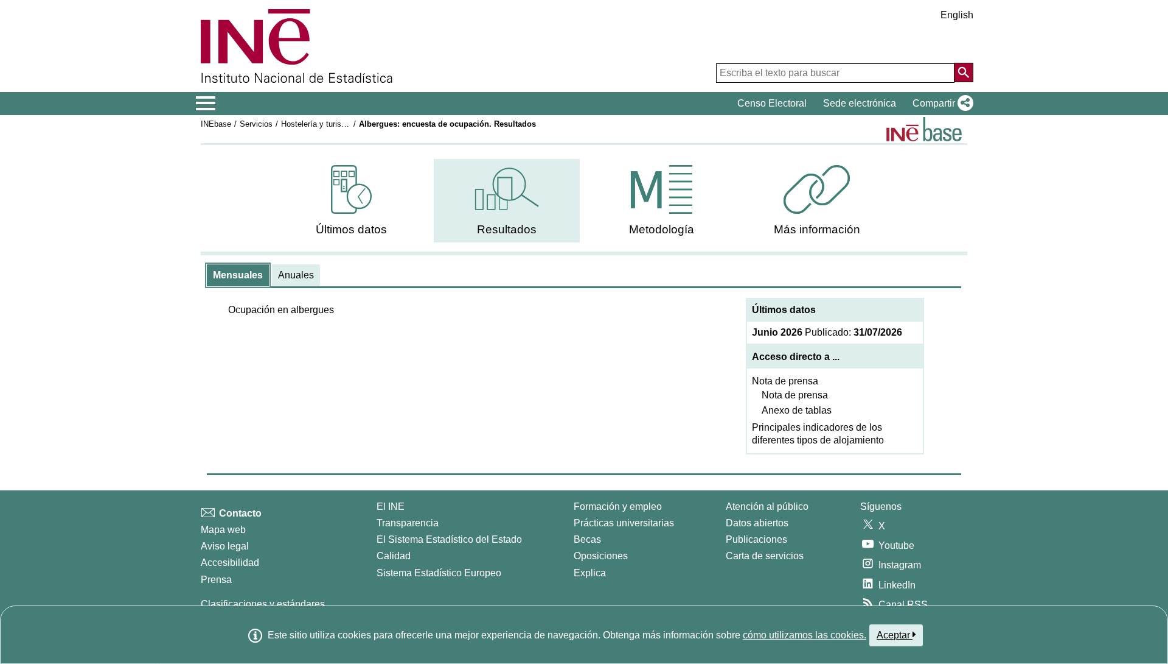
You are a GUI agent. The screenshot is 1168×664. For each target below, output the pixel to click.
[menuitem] (352, 200)
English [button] (956, 15)
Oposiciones (601, 556)
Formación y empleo (618, 506)
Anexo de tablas (797, 410)
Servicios (256, 124)
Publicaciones (756, 539)
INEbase (216, 124)
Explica (590, 573)
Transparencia (408, 523)
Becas (587, 539)
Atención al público (767, 506)
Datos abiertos (757, 523)
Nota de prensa (785, 381)
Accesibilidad (230, 562)
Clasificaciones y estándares (263, 604)
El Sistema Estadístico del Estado (449, 539)
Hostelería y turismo (316, 124)
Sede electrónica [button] (859, 103)
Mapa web (223, 529)
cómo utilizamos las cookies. (804, 635)
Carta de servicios (765, 556)
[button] (940, 104)
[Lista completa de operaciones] (924, 129)
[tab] (238, 275)
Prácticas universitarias (624, 523)
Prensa (216, 579)
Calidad (394, 556)
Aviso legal (225, 546)
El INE (391, 506)
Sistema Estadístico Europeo (439, 573)
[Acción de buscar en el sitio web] (963, 72)
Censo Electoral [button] (772, 103)
